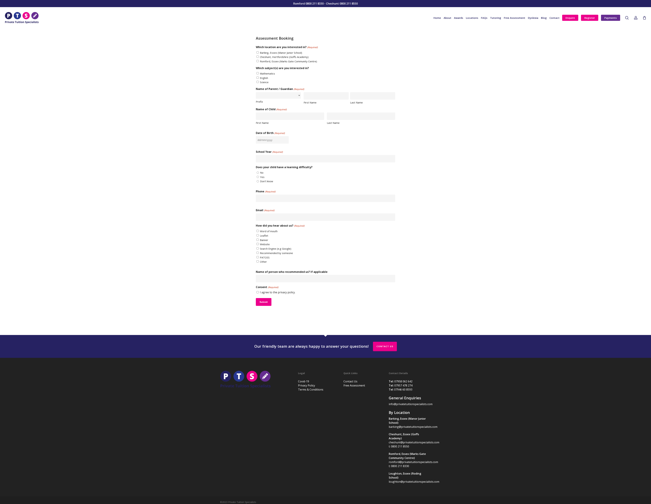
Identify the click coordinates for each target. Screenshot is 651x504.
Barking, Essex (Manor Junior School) (281, 52)
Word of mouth (269, 231)
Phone (265, 191)
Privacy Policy (306, 385)
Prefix (259, 101)
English (264, 78)
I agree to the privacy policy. (277, 292)
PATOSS (265, 257)
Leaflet (264, 235)
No (261, 172)
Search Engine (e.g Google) (275, 248)
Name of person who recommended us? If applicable (292, 272)
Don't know (266, 181)
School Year (269, 152)
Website (265, 244)
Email (265, 210)
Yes (262, 177)
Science (264, 82)
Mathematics (267, 73)
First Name (310, 102)
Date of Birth (270, 133)
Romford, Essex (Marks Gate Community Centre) (288, 61)
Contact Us (385, 346)
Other (263, 261)
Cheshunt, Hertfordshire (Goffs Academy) (284, 57)
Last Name (356, 102)
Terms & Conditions (310, 389)
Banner (264, 240)
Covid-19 (303, 381)
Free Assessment (354, 385)
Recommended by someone (276, 253)
